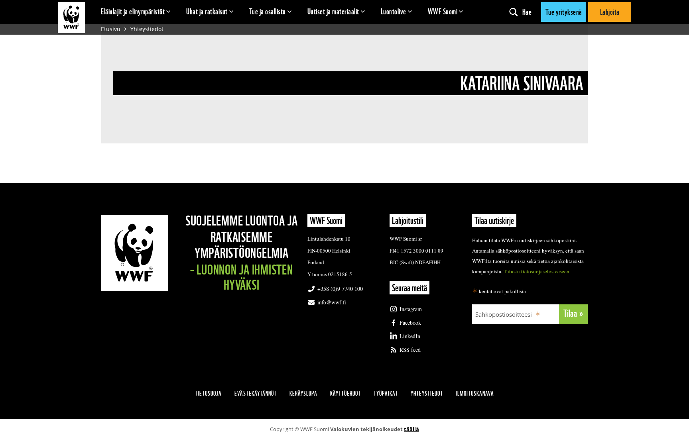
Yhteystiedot (146, 29)
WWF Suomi (443, 11)
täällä (411, 429)
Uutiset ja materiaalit (333, 11)
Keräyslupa (303, 393)
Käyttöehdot (345, 393)
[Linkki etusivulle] (71, 17)
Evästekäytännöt (255, 393)
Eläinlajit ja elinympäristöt (133, 11)
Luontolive (393, 11)
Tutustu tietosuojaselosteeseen (536, 271)
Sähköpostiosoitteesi (503, 314)
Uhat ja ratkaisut (207, 11)
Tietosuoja (208, 393)
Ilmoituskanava (475, 393)
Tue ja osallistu (267, 11)
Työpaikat (386, 393)
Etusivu (110, 29)
